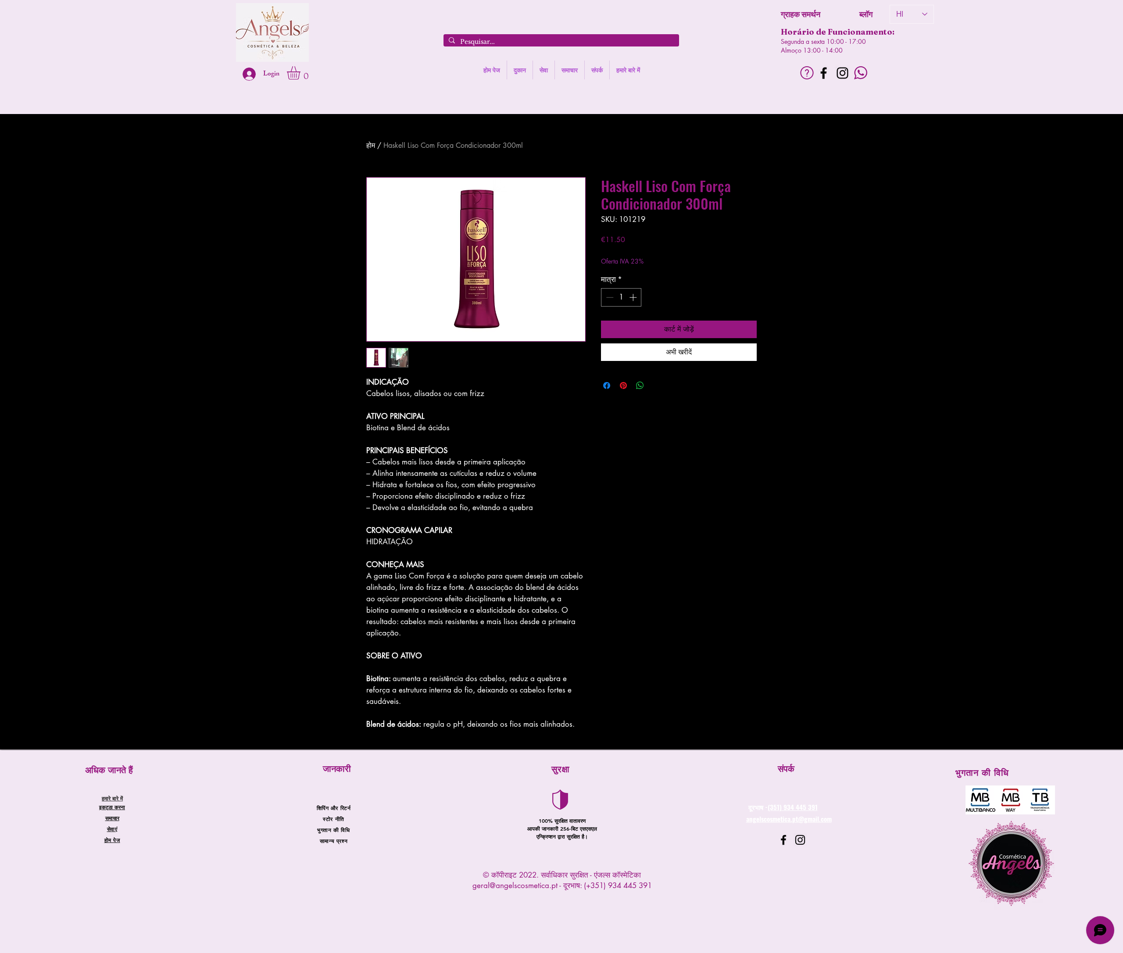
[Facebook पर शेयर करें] (606, 385)
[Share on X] (656, 385)
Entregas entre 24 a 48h (672, 252)
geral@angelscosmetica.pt (515, 885)
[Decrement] (608, 297)
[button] (301, 72)
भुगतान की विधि (333, 829)
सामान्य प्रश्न (333, 840)
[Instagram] (842, 73)
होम (370, 145)
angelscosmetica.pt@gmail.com (789, 819)
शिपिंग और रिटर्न (334, 807)
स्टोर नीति (333, 818)
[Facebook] (823, 73)
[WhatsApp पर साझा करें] (640, 385)
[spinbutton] (621, 297)
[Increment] (633, 297)
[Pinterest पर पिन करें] (623, 385)
